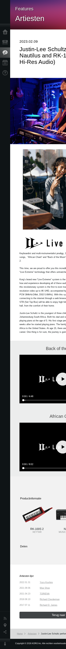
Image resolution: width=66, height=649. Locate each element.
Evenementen (6, 63)
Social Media (6, 632)
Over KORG (6, 644)
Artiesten (32, 633)
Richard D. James (48, 605)
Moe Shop (45, 588)
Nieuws (6, 618)
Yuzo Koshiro (46, 582)
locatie (6, 625)
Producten (6, 42)
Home (6, 32)
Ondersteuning (6, 73)
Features (6, 53)
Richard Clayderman (50, 599)
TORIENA (45, 593)
